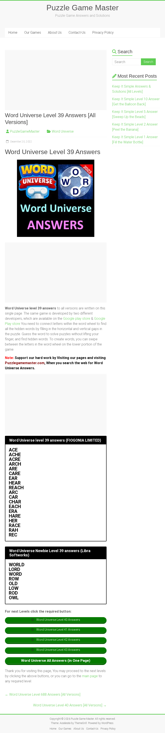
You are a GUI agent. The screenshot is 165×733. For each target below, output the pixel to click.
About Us (55, 32)
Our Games (32, 32)
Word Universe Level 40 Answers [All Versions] (70, 705)
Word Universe (63, 131)
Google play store (76, 319)
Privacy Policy (103, 32)
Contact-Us (77, 32)
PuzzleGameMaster (25, 131)
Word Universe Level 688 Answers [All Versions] (42, 694)
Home (12, 32)
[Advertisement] (56, 80)
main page (90, 676)
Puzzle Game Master (82, 7)
